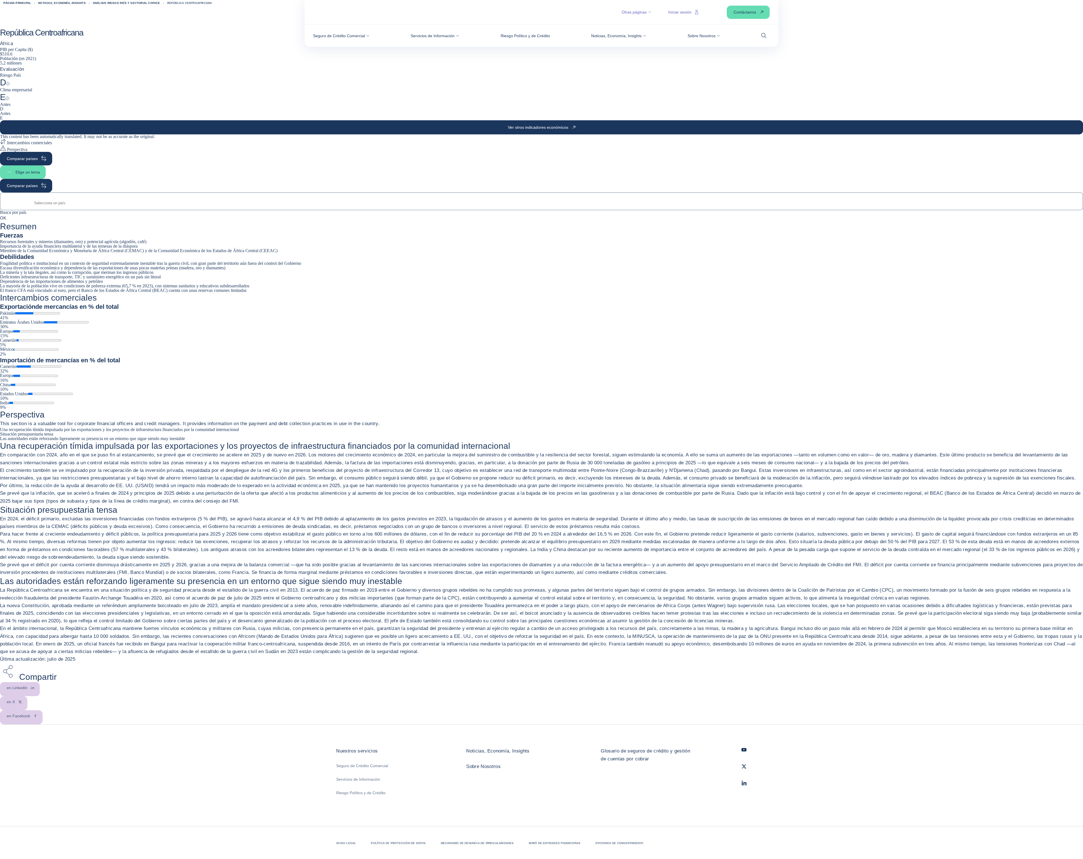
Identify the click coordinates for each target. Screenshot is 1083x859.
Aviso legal (346, 843)
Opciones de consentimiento (619, 843)
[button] (341, 36)
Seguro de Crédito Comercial (362, 765)
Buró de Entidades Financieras (555, 843)
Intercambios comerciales (29, 142)
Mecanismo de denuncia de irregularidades (477, 843)
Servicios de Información (358, 779)
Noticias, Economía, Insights (498, 751)
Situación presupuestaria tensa (26, 434)
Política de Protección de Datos (398, 843)
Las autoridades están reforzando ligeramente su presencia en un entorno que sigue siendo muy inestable (92, 438)
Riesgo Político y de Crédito (361, 793)
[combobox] (541, 203)
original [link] (147, 136)
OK (3, 217)
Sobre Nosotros (483, 766)
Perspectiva (16, 149)
